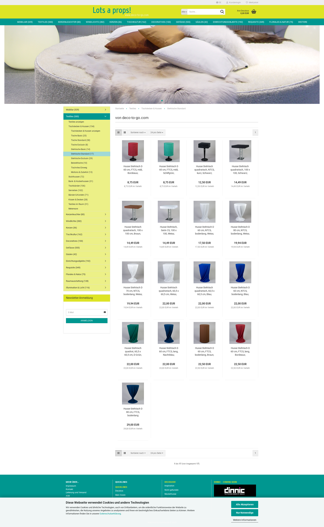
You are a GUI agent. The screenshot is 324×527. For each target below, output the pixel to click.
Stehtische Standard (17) (82, 154)
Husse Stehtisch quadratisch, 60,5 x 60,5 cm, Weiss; (169, 291)
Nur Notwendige (244, 512)
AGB (68, 496)
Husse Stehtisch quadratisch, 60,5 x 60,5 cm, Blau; (204, 291)
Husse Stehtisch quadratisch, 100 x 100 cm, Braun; (133, 230)
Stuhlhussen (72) (76, 177)
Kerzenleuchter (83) (69, 22)
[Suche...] (222, 12)
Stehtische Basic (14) (80, 149)
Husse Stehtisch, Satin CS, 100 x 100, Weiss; (168, 230)
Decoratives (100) (161, 22)
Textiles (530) (45, 22)
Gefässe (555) (183, 22)
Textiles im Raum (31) (78, 204)
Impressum (71, 486)
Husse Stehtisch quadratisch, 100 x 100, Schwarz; (240, 169)
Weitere (302, 22)
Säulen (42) (202, 22)
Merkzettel (253, 2)
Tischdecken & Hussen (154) (81, 126)
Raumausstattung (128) (77, 281)
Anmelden (87, 320)
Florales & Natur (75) (281, 22)
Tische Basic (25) (79, 135)
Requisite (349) (256, 22)
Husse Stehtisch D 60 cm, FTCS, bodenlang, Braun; (204, 351)
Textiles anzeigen (76, 122)
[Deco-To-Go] (121, 12)
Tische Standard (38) (80, 140)
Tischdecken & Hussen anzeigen (85, 131)
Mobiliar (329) (25, 22)
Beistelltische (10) (79, 163)
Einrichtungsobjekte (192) (228, 22)
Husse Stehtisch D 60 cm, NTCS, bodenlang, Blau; (240, 291)
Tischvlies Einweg (79, 167)
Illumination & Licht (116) (78, 287)
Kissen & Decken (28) (78, 199)
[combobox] (138, 132)
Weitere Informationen (244, 520)
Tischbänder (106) (77, 186)
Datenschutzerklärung (110, 513)
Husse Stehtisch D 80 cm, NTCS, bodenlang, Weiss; (240, 230)
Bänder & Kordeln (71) (78, 195)
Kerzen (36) (116, 22)
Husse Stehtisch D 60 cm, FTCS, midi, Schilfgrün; (168, 169)
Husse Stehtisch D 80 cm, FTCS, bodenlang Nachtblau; (133, 412)
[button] (219, 2)
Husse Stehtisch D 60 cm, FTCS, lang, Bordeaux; (240, 351)
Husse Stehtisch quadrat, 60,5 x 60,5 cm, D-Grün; (133, 351)
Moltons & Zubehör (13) (81, 172)
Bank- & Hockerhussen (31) (81, 181)
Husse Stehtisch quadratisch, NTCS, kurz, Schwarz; (204, 169)
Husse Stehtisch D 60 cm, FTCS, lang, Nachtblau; (168, 351)
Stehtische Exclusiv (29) (82, 158)
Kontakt (69, 489)
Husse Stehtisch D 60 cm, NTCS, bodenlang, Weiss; (204, 230)
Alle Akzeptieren (245, 504)
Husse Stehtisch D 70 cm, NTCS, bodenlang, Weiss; (133, 291)
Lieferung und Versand (76, 492)
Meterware (73, 209)
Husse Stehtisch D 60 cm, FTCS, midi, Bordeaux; (133, 169)
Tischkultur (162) (136, 22)
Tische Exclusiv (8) (79, 145)
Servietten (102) (76, 190)
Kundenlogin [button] (234, 2)
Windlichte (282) (95, 22)
